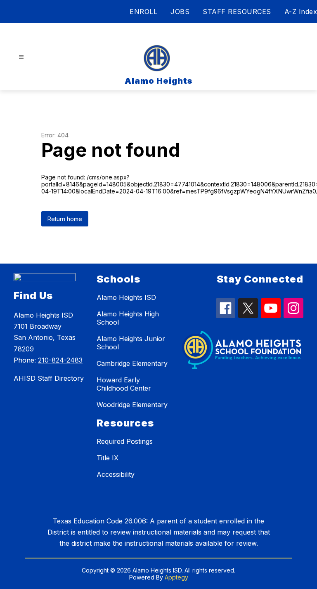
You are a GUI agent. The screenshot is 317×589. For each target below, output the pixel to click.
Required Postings (125, 441)
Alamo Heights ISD (126, 297)
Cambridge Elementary (132, 363)
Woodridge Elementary (132, 405)
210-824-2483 (60, 360)
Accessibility (116, 474)
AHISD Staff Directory (49, 378)
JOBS (179, 11)
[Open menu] (21, 57)
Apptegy (176, 577)
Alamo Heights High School (128, 318)
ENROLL (143, 11)
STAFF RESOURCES (237, 11)
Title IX (107, 458)
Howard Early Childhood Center (124, 384)
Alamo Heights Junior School (131, 343)
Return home (64, 218)
